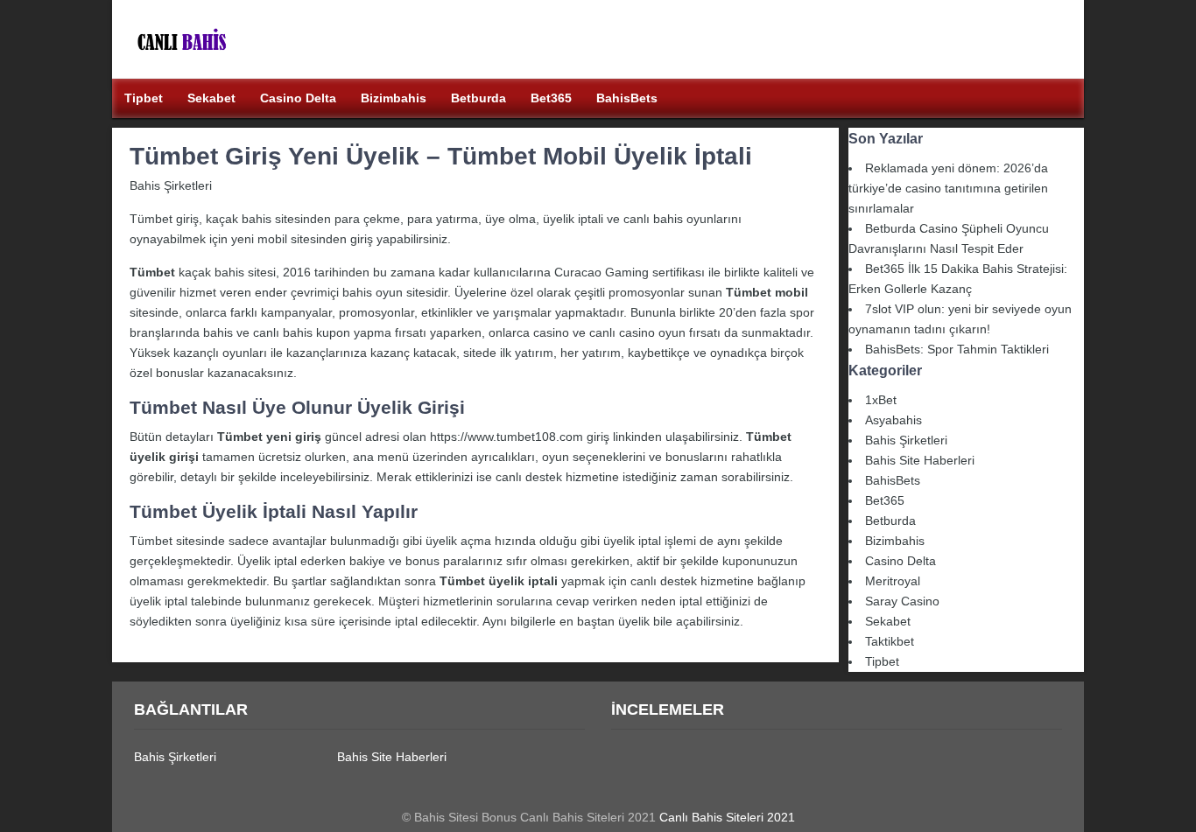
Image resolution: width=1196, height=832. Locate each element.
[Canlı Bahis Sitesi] (230, 68)
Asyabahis (893, 420)
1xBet (881, 400)
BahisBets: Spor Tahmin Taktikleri (957, 349)
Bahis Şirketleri (171, 185)
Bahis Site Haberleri (919, 460)
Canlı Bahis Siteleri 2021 (727, 817)
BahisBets (892, 480)
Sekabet (888, 621)
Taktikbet (889, 641)
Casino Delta (900, 561)
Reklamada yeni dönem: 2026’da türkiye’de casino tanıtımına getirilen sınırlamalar (948, 188)
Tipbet (882, 661)
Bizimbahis (895, 541)
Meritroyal (892, 581)
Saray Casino (902, 601)
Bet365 (884, 500)
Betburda (890, 521)
